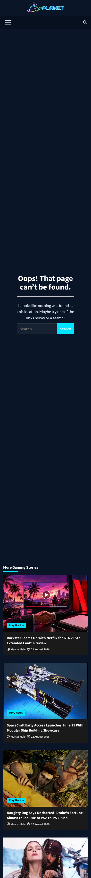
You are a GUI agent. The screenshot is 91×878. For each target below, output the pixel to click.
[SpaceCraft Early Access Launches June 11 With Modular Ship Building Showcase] (45, 691)
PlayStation (16, 625)
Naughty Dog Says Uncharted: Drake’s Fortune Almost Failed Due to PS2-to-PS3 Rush (45, 815)
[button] (8, 22)
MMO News (16, 713)
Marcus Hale (18, 649)
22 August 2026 (40, 649)
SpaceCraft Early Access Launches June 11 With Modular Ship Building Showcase (45, 728)
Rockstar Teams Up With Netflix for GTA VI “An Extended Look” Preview (44, 641)
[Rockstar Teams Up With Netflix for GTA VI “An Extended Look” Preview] (45, 603)
